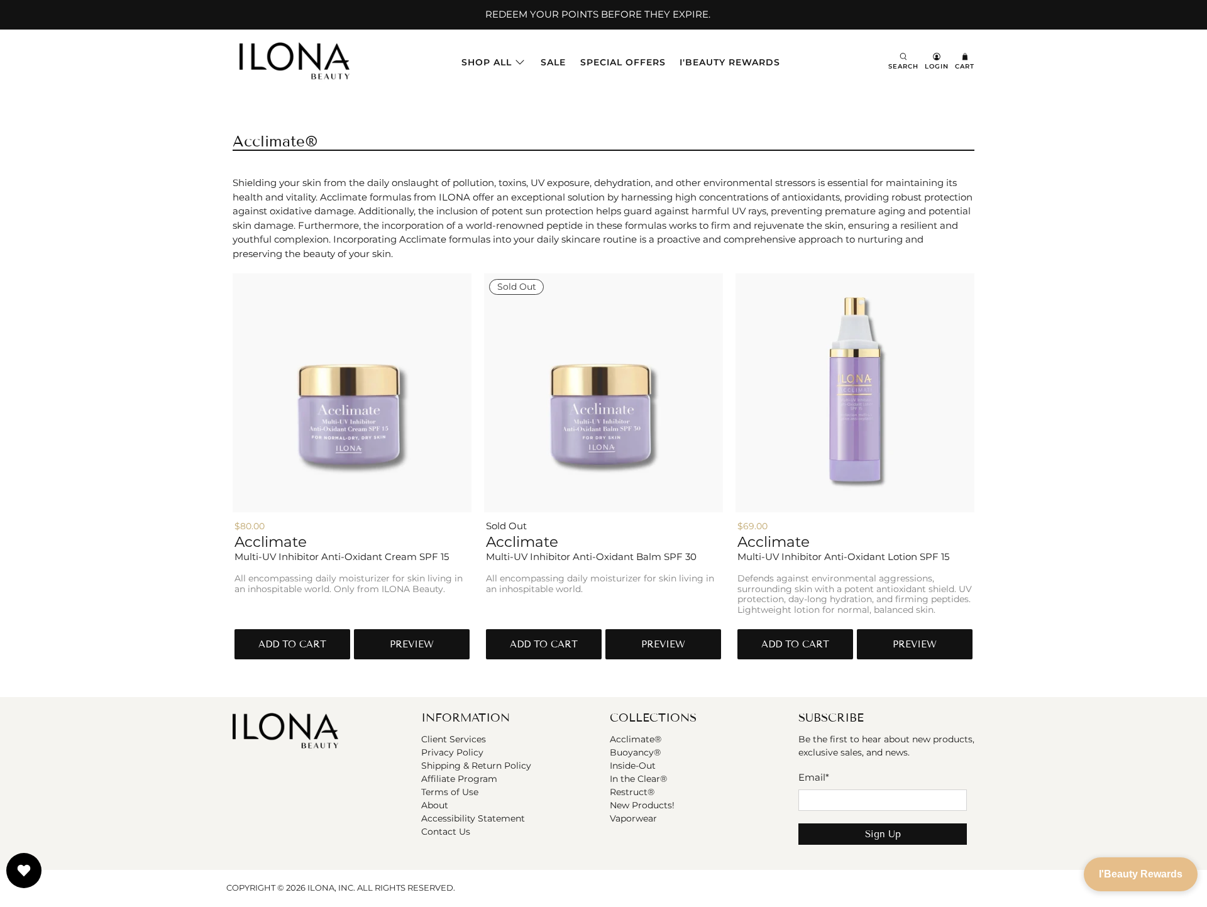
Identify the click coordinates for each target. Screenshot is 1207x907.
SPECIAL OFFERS (623, 62)
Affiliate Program (459, 778)
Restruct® (632, 792)
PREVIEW (412, 644)
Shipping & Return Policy (476, 765)
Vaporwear (633, 818)
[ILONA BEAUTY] (295, 62)
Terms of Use (449, 792)
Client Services (453, 739)
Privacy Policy (452, 752)
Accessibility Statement (473, 818)
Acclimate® (635, 739)
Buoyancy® (635, 752)
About (434, 805)
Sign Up (883, 834)
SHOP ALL (486, 62)
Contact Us (445, 831)
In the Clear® (638, 778)
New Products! (642, 805)
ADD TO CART (292, 644)
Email (813, 777)
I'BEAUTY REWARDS (730, 62)
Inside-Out (633, 765)
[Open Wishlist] (23, 870)
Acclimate (270, 542)
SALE (553, 62)
